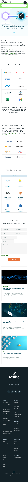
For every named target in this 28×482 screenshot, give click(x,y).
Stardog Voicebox (6, 409)
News (4, 464)
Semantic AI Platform (7, 404)
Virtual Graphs (12, 50)
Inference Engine (10, 53)
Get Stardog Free (17, 457)
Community (16, 446)
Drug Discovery (17, 412)
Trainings (16, 448)
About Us (5, 459)
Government (16, 425)
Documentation (17, 443)
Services (4, 429)
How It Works (5, 402)
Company (5, 450)
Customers (5, 453)
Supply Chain (16, 416)
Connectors (5, 418)
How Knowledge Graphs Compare (6, 421)
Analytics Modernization (17, 403)
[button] (25, 2)
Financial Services (17, 423)
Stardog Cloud (6, 407)
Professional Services (7, 431)
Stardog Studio (6, 416)
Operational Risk (17, 414)
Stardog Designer (6, 413)
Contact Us (5, 462)
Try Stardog (16, 455)
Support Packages (6, 433)
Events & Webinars (6, 446)
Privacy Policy (4, 255)
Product (5, 400)
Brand (4, 466)
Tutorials (16, 450)
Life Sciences (16, 428)
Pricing (4, 424)
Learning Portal (17, 441)
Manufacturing (17, 430)
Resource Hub (6, 443)
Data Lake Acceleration (16, 409)
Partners (4, 455)
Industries (16, 421)
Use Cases (16, 400)
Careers (4, 457)
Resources (5, 439)
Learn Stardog (17, 439)
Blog (4, 441)
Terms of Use (17, 475)
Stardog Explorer (6, 411)
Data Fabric (16, 406)
